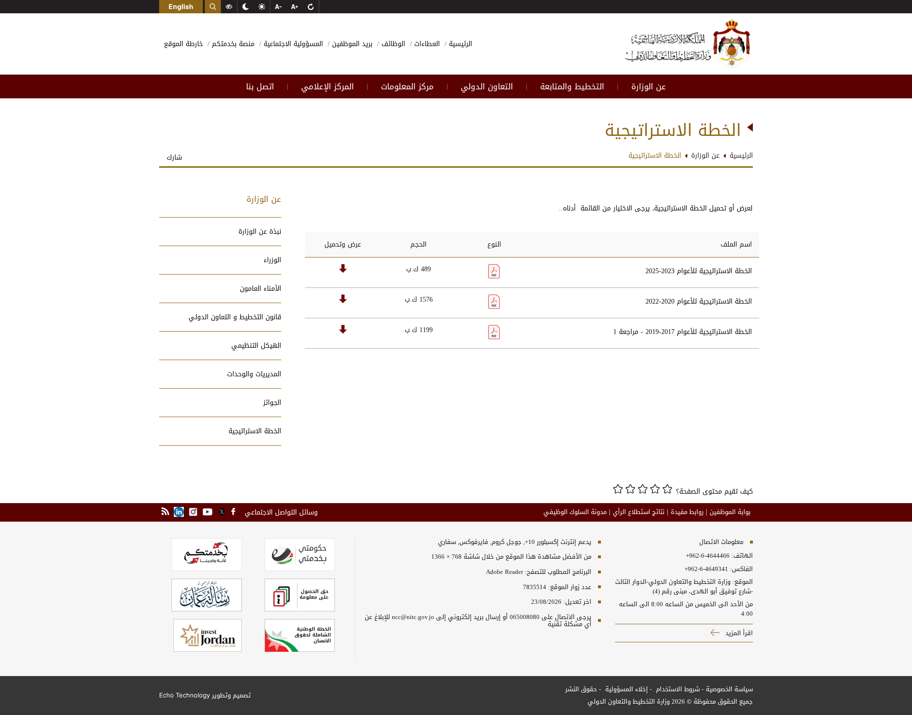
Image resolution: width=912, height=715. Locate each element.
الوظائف (392, 44)
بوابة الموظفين (730, 512)
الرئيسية (459, 44)
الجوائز (272, 402)
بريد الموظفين (351, 44)
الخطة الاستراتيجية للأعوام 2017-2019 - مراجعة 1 (682, 331)
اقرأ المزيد (738, 633)
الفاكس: (741, 569)
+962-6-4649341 (706, 569)
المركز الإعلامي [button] (327, 86)
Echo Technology (184, 695)
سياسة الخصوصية (729, 689)
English (181, 6)
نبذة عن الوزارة (259, 231)
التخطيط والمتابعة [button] (572, 86)
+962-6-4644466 (708, 556)
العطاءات (426, 44)
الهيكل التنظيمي (256, 345)
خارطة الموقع (183, 44)
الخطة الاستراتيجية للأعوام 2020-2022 (699, 301)
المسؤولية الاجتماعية (292, 44)
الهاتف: (741, 556)
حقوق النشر (581, 689)
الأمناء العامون (260, 288)
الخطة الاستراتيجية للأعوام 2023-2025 (699, 271)
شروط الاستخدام (677, 689)
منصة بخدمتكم (232, 44)
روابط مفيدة (687, 512)
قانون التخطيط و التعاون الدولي (235, 317)
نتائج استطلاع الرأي (639, 512)
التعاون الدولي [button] (487, 86)
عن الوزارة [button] (648, 86)
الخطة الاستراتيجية (254, 431)
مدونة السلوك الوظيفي (575, 512)
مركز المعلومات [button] (407, 86)
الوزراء (272, 260)
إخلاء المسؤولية (625, 689)
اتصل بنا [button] (260, 86)
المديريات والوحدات (254, 374)
